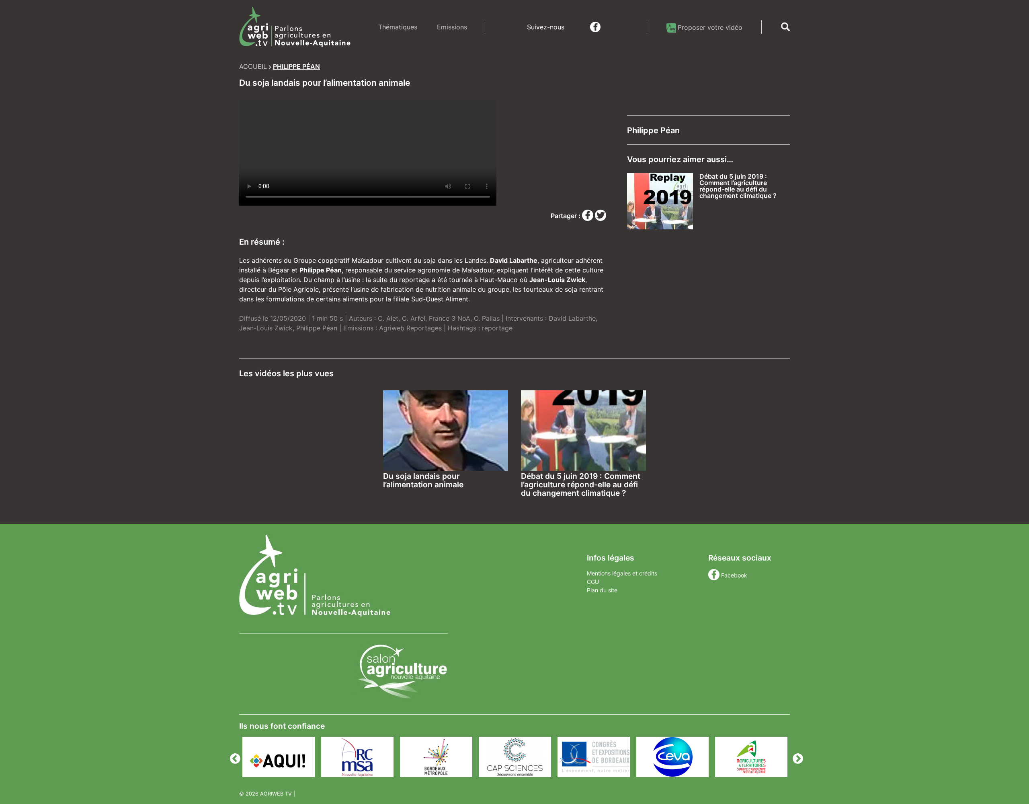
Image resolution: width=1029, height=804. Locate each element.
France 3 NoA (449, 318)
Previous (233, 757)
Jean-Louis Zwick (266, 328)
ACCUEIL (253, 66)
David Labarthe (572, 318)
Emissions (452, 27)
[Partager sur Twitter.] (600, 216)
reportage (497, 328)
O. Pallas (487, 318)
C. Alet (388, 318)
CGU (593, 581)
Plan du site (602, 590)
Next (796, 757)
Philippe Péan (316, 328)
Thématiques (397, 27)
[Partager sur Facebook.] (588, 216)
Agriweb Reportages (410, 328)
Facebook (734, 575)
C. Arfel (413, 318)
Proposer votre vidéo (710, 27)
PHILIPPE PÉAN (296, 66)
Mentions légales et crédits (622, 573)
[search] (785, 27)
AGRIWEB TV (276, 794)
